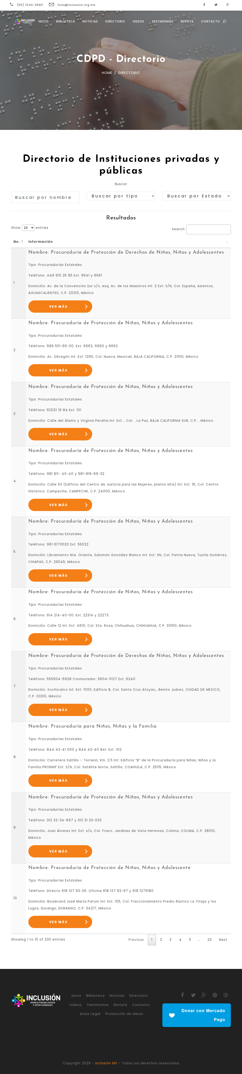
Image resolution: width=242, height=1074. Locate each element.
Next (223, 940)
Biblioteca (65, 21)
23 (209, 940)
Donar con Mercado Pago (203, 1015)
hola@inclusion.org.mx (76, 5)
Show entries (29, 228)
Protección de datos (124, 1014)
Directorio (115, 21)
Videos (138, 21)
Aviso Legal (90, 1014)
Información (40, 241)
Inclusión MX (106, 1063)
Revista (187, 21)
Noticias (90, 21)
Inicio (44, 21)
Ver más (58, 306)
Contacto (210, 21)
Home (107, 72)
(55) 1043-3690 (29, 5)
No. (16, 241)
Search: (179, 229)
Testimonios (162, 21)
